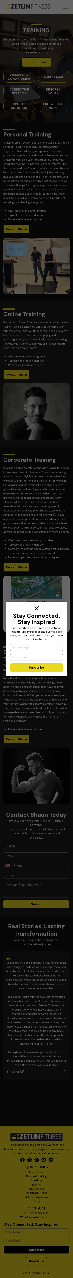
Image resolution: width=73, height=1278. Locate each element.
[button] (37, 608)
